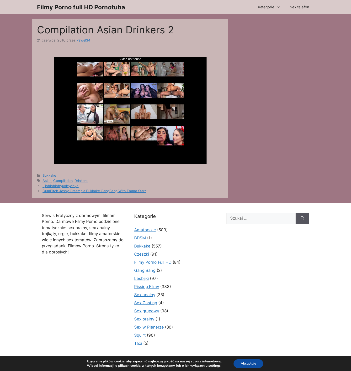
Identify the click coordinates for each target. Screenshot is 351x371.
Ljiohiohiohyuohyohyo (61, 186)
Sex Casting (145, 302)
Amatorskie (145, 229)
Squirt (140, 335)
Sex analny (144, 294)
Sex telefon (299, 7)
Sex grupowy (146, 311)
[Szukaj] (302, 218)
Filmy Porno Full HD (152, 262)
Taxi (138, 343)
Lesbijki (141, 278)
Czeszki (141, 254)
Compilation (63, 181)
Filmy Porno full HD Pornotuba (81, 7)
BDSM (140, 238)
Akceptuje (248, 363)
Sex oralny (144, 319)
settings (214, 366)
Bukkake (49, 175)
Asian (47, 181)
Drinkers (81, 181)
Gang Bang (144, 270)
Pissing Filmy (146, 286)
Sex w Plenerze (149, 327)
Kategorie (266, 7)
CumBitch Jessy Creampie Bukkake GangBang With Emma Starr (94, 191)
